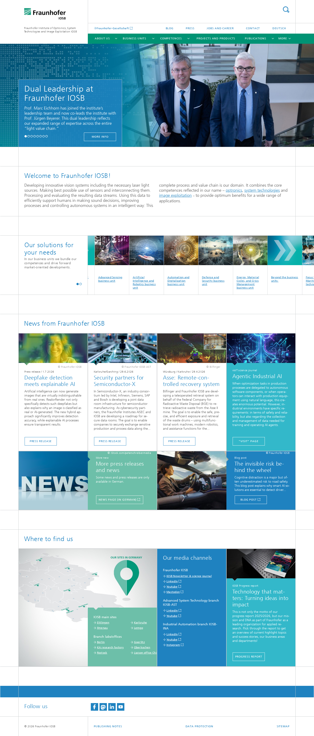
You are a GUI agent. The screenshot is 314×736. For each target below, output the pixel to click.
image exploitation (175, 195)
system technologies (262, 190)
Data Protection (200, 726)
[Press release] (53, 349)
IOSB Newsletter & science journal (189, 576)
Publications (255, 38)
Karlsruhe (140, 622)
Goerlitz (139, 642)
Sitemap (283, 726)
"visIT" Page (249, 441)
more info (72, 136)
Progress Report (249, 656)
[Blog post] (194, 480)
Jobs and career (220, 28)
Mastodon (173, 592)
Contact (253, 28)
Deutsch (279, 28)
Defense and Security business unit (194, 281)
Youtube (171, 586)
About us (102, 38)
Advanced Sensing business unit (92, 279)
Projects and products (216, 38)
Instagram (173, 644)
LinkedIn (172, 581)
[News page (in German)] (55, 480)
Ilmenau (102, 627)
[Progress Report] (261, 565)
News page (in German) (118, 499)
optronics (234, 190)
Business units (134, 38)
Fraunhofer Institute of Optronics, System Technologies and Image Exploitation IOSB (50, 29)
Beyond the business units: (266, 279)
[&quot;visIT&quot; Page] (261, 349)
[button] (25, 136)
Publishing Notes (108, 726)
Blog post (248, 499)
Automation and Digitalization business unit (160, 281)
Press (190, 28)
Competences (171, 38)
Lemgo (138, 627)
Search (286, 9)
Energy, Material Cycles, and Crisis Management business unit (229, 282)
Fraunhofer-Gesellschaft (113, 28)
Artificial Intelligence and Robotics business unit (125, 282)
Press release (41, 441)
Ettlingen (103, 622)
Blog (170, 28)
